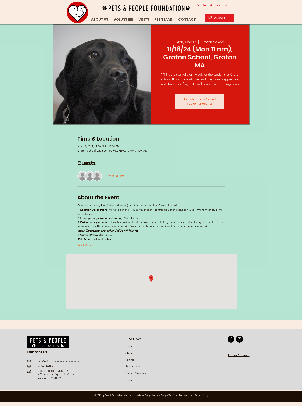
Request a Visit (133, 366)
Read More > (85, 245)
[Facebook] (231, 339)
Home (129, 346)
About (129, 352)
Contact (130, 380)
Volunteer (130, 359)
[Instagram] (239, 339)
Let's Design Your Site (166, 395)
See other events (200, 104)
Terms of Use (185, 395)
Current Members (135, 373)
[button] (163, 19)
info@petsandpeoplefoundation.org (58, 360)
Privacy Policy (201, 395)
